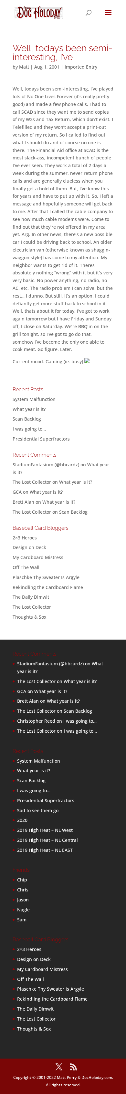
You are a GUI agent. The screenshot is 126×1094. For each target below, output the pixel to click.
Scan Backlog (27, 419)
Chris (22, 890)
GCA (17, 492)
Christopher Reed (36, 721)
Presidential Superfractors (41, 439)
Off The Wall (26, 567)
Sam (21, 920)
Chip (22, 880)
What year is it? (29, 409)
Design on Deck (29, 547)
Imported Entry (81, 67)
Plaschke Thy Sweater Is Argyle (46, 577)
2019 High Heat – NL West (45, 830)
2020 (22, 820)
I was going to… (29, 429)
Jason (23, 900)
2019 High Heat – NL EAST (45, 850)
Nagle (23, 910)
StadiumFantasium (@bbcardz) (46, 464)
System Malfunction (34, 399)
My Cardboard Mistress (38, 557)
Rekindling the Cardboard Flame (48, 587)
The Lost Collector (32, 607)
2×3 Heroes (25, 538)
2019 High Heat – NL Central (47, 840)
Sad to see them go (37, 810)
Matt (24, 67)
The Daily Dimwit (31, 597)
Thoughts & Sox (30, 617)
